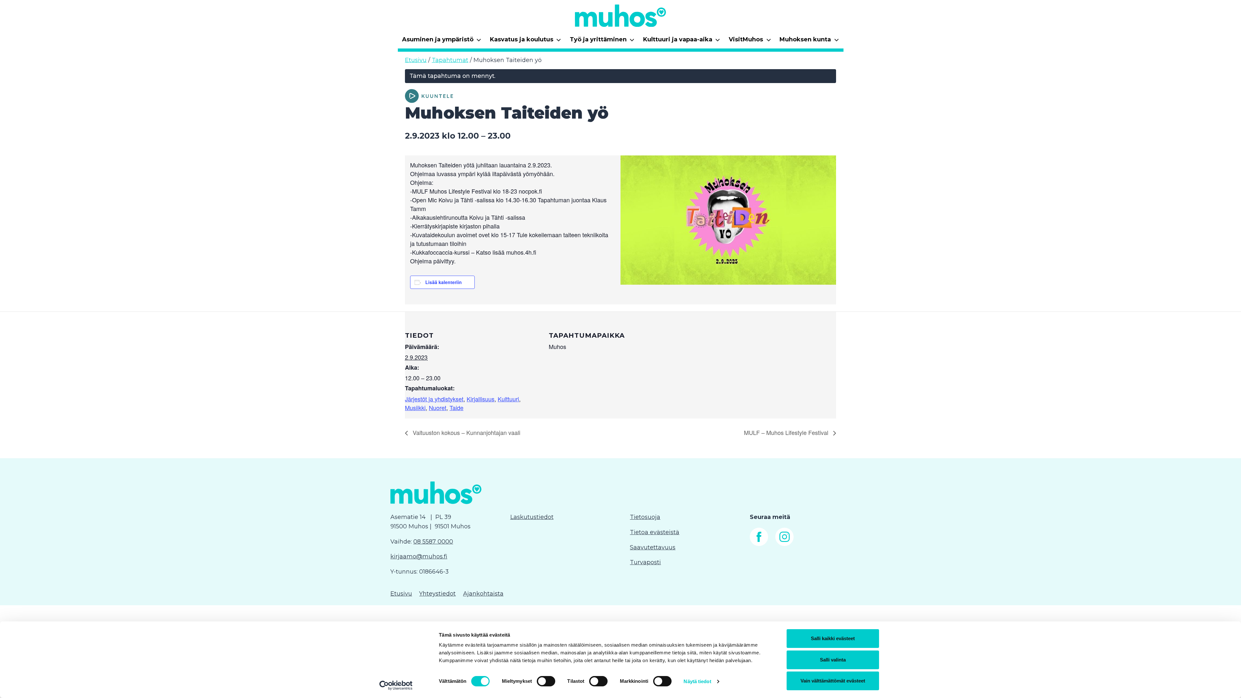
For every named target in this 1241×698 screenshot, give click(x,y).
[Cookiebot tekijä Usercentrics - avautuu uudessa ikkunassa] (396, 685)
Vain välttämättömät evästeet (833, 680)
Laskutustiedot (532, 517)
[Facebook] (759, 544)
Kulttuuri (508, 399)
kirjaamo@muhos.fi (418, 556)
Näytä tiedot (697, 681)
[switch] (546, 681)
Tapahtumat (450, 60)
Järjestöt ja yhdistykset (434, 399)
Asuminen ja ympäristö (442, 41)
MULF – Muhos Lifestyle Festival (787, 432)
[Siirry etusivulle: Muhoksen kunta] (620, 15)
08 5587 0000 (433, 541)
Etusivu (416, 60)
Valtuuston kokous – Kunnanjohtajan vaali (465, 432)
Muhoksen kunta (809, 41)
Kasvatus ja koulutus (525, 41)
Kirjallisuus (480, 399)
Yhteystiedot (437, 593)
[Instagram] (784, 544)
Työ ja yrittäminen (602, 41)
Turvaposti (645, 562)
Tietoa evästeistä (654, 532)
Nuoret (437, 407)
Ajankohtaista (483, 593)
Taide (456, 407)
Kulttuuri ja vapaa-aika (681, 41)
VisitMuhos (750, 41)
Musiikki (415, 407)
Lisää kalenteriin (443, 282)
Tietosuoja (645, 517)
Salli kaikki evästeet (833, 638)
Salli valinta (833, 659)
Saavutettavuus (652, 547)
